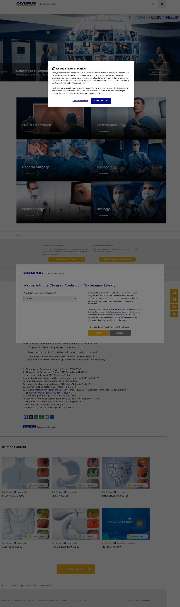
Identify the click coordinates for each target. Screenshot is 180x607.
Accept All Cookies (101, 101)
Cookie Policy (94, 93)
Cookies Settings (80, 100)
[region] (91, 84)
